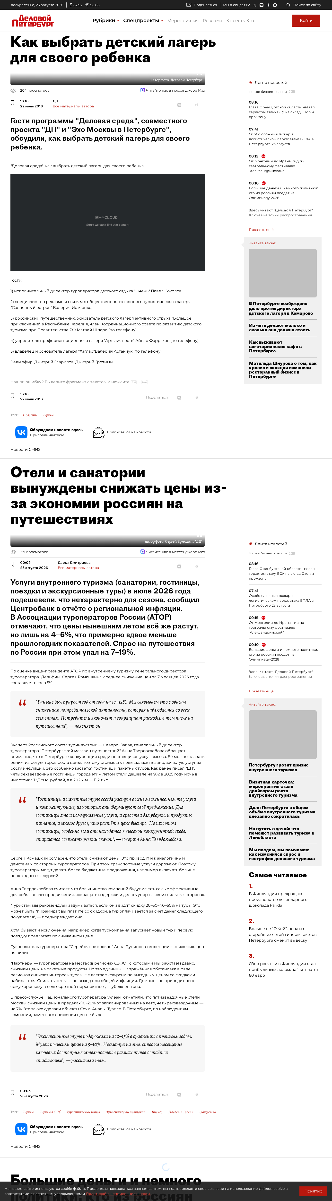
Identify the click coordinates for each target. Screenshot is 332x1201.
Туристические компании (126, 1112)
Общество (208, 1112)
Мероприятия (183, 20)
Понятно (313, 1191)
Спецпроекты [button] (142, 20)
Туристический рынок (83, 1112)
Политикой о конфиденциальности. (118, 1194)
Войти (306, 20)
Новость (30, 415)
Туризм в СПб (50, 1112)
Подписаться (205, 5)
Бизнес (157, 1112)
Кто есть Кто (240, 20)
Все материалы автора (73, 106)
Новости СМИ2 (25, 449)
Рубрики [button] (105, 20)
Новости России (180, 1112)
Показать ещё (261, 229)
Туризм (48, 415)
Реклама (212, 20)
